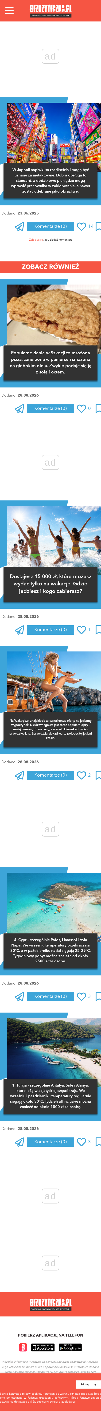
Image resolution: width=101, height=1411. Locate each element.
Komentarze (50, 226)
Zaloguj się (36, 240)
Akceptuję (88, 1384)
